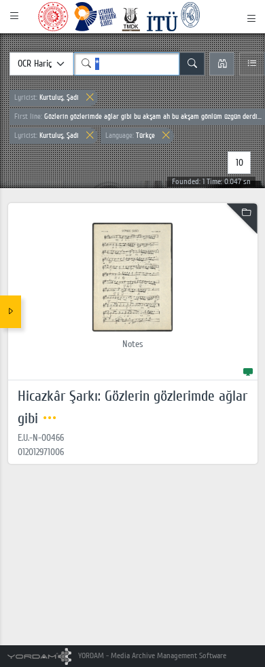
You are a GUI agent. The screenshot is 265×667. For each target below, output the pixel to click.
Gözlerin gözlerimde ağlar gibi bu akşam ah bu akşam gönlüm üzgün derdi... (138, 116)
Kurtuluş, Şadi (46, 97)
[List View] (251, 63)
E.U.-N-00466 (41, 438)
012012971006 (41, 452)
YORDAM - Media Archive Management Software (151, 656)
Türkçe (130, 135)
